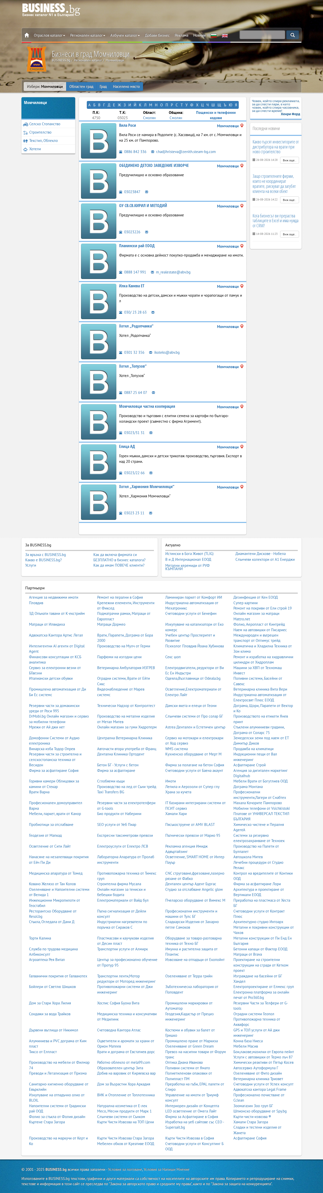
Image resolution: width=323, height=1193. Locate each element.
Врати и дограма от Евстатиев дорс (126, 1051)
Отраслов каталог (48, 35)
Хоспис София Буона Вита (118, 1003)
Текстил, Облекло (43, 140)
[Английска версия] (224, 35)
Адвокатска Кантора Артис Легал (56, 635)
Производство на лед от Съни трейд (126, 786)
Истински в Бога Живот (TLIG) (189, 553)
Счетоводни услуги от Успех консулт (263, 1084)
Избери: (45, 86)
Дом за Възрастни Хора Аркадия (123, 1084)
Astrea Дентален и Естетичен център (195, 727)
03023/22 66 (134, 472)
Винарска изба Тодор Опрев (52, 748)
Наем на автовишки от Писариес (260, 629)
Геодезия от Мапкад (45, 835)
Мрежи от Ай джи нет (47, 727)
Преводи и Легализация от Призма (58, 1073)
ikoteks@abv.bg (166, 352)
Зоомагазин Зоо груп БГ (253, 1105)
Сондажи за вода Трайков (49, 1013)
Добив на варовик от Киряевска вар (126, 1073)
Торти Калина (40, 938)
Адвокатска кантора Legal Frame (259, 1089)
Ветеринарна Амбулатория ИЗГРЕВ (126, 667)
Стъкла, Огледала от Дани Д (51, 921)
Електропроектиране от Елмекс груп (263, 986)
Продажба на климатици (253, 748)
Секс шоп (173, 656)
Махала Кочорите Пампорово (257, 802)
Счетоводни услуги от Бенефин (191, 613)
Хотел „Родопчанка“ (136, 326)
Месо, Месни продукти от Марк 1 (124, 1111)
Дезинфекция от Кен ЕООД (255, 597)
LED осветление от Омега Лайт (191, 1111)
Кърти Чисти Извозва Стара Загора (125, 1138)
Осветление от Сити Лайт (50, 846)
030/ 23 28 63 (135, 312)
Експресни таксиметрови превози (125, 835)
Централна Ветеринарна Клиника (124, 737)
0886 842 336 (134, 151)
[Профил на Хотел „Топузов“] (98, 381)
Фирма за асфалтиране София (53, 770)
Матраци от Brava (247, 954)
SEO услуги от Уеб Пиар (116, 824)
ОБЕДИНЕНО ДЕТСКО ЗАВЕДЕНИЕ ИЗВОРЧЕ (154, 165)
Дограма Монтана (248, 786)
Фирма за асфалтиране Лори (257, 883)
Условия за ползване (125, 1169)
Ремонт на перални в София (120, 597)
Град (103, 86)
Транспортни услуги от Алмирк (122, 949)
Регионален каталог (86, 35)
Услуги (30, 565)
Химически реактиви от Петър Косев (263, 1062)
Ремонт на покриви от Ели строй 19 (262, 608)
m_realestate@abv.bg (173, 272)
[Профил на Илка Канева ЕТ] (98, 301)
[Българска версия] (213, 35)
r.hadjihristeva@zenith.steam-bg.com (185, 151)
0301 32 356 (133, 352)
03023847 (131, 191)
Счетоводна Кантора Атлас (119, 1030)
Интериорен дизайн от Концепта (192, 1105)
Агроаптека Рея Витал (47, 959)
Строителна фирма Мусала (119, 883)
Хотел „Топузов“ (133, 366)
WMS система (176, 748)
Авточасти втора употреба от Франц (126, 748)
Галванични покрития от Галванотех (58, 976)
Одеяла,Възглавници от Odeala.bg (193, 678)
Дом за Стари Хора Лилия (50, 1003)
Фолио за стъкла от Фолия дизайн (57, 1116)
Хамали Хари (176, 813)
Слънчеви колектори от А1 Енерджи (265, 559)
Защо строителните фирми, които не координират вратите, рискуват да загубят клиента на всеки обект (274, 183)
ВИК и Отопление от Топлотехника (126, 1095)
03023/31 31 (134, 432)
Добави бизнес (157, 35)
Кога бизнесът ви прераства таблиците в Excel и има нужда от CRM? (276, 221)
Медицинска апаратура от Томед (56, 873)
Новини (199, 35)
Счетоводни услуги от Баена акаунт (194, 770)
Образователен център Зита (120, 1067)
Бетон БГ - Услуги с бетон (118, 765)
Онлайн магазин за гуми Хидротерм (127, 727)
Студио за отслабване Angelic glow (194, 889)
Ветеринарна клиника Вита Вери (260, 689)
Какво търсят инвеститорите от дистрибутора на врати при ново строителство (276, 147)
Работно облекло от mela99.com (123, 1062)
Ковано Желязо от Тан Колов (52, 883)
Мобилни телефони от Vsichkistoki (261, 808)
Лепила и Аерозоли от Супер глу (192, 786)
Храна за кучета (178, 792)
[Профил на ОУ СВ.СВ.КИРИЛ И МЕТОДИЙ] (98, 220)
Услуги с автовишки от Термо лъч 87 (263, 1057)
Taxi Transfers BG (110, 792)
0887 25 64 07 (135, 392)
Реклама (181, 35)
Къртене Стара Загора (47, 1122)
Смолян (149, 117)
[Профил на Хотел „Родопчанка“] (98, 341)
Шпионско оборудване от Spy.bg (260, 1111)
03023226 (131, 232)
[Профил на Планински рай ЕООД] (98, 261)
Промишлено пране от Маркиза (191, 1040)
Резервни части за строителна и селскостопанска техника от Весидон (55, 759)
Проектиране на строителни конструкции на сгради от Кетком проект (260, 965)
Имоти (170, 781)
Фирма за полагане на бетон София (194, 765)
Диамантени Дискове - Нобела (260, 553)
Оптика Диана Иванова (184, 1062)
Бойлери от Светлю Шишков (52, 986)
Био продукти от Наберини (119, 813)
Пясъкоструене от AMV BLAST (190, 824)
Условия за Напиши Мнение (167, 1169)
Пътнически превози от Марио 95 (192, 835)
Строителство (40, 132)
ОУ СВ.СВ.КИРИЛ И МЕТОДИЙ (143, 205)
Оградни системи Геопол (253, 1013)
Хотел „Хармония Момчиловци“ (146, 486)
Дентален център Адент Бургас (190, 883)
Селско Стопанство (44, 123)
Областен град (81, 86)
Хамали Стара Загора (250, 1122)
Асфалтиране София (249, 1138)
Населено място (126, 86)
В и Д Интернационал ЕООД (188, 559)
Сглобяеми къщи (111, 781)
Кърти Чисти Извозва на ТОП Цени (125, 1122)
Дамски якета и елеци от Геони (191, 705)
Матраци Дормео (111, 624)
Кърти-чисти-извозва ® (252, 1116)
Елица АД (127, 446)
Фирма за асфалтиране (116, 770)
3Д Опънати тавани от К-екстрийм (57, 613)
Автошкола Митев (248, 856)
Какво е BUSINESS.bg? (43, 559)
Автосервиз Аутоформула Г (255, 1067)
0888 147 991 (134, 272)
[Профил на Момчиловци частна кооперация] (98, 421)
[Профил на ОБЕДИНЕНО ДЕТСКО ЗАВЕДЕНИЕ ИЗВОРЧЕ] (98, 180)
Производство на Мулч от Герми (123, 646)
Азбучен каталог (123, 35)
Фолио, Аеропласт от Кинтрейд (259, 624)
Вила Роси (127, 125)
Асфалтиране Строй (249, 765)
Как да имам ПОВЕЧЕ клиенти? (119, 565)
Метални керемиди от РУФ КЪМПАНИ (187, 567)
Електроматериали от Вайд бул (123, 900)
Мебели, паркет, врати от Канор (55, 813)
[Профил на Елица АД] (98, 461)
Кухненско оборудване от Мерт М (193, 754)
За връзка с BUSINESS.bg (45, 554)
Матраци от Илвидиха (47, 624)
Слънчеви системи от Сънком (121, 1116)
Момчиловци (35, 102)
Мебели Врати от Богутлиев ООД (260, 781)
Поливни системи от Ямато (187, 1067)
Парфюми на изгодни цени (119, 656)
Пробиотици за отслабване (51, 824)
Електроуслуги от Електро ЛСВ (122, 846)
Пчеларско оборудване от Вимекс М (195, 900)
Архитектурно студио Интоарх (258, 921)
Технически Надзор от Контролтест (126, 705)
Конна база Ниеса (248, 1040)
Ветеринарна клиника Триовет (258, 1078)
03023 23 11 (133, 513)
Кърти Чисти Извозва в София (189, 1138)
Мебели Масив (245, 1046)
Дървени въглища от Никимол (53, 1030)
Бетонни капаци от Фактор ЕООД (260, 949)
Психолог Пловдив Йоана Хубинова (194, 646)
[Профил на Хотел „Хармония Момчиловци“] (98, 501)
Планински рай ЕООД (137, 245)
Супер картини (245, 602)
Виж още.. (289, 160)
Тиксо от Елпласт (43, 1051)
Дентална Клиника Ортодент (120, 754)
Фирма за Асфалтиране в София (191, 1116)
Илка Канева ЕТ (131, 286)
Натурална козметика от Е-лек (122, 1105)
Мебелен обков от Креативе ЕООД (125, 1143)
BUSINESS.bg (56, 1169)
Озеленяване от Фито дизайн (257, 1073)
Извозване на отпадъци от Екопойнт (195, 959)
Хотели (35, 148)
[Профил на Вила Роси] (98, 140)
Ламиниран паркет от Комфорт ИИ (193, 597)
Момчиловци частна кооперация (147, 406)
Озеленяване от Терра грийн (188, 976)
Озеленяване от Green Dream (189, 1046)
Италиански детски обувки (51, 678)
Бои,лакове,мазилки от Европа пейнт (263, 1051)
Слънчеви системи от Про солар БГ (194, 716)
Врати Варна (39, 792)
